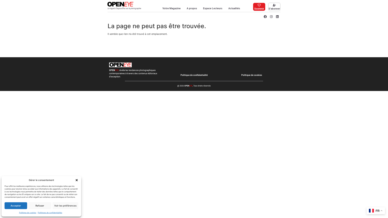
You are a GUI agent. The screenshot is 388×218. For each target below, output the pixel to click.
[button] (76, 180)
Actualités (234, 8)
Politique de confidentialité (194, 75)
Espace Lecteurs (212, 8)
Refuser (39, 205)
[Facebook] (265, 17)
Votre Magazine (171, 8)
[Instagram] (271, 17)
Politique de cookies (27, 212)
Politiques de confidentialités (50, 212)
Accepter (16, 205)
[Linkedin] (277, 17)
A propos (192, 8)
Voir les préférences (65, 205)
